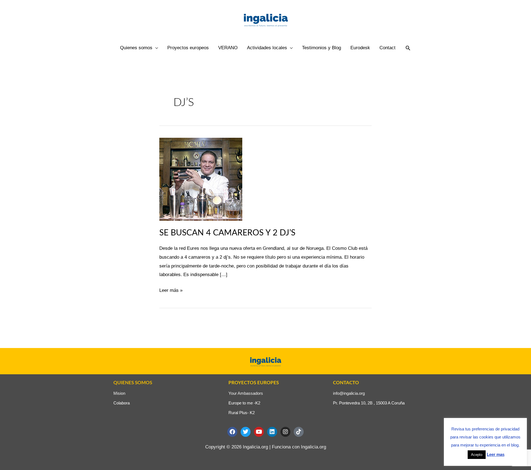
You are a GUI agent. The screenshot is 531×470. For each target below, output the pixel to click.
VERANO (228, 47)
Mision (119, 393)
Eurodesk (360, 47)
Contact (387, 47)
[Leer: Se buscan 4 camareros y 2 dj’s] (200, 178)
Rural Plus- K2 (241, 412)
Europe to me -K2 (244, 403)
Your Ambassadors (245, 393)
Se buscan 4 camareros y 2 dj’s (227, 233)
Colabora (121, 403)
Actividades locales (267, 47)
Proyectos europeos (188, 47)
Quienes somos (136, 47)
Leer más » (171, 289)
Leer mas (495, 454)
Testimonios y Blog (321, 47)
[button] (408, 48)
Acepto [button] (476, 455)
